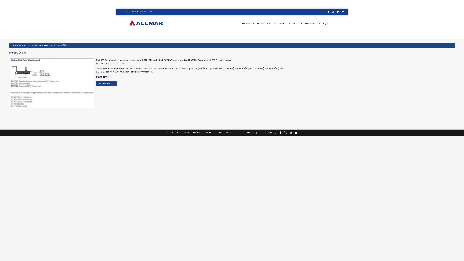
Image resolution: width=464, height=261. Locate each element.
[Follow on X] (333, 12)
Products (16, 45)
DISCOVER (278, 23)
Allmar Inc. (176, 133)
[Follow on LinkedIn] (338, 12)
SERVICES (247, 23)
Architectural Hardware (36, 45)
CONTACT (294, 23)
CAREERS (219, 133)
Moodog (273, 133)
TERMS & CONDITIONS (192, 133)
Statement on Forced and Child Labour (240, 133)
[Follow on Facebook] (328, 12)
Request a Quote (106, 83)
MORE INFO (102, 77)
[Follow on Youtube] (343, 12)
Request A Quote (314, 23)
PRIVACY (208, 133)
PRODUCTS (262, 23)
